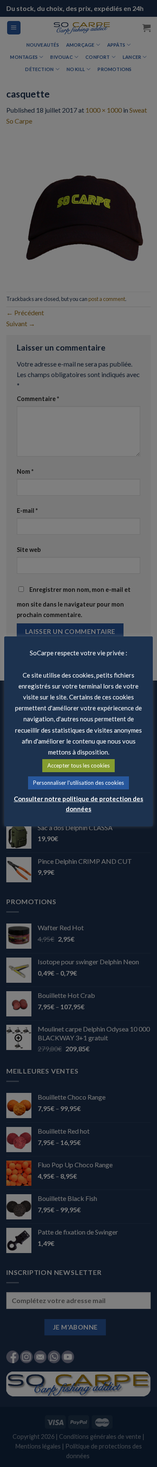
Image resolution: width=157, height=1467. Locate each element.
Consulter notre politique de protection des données (78, 804)
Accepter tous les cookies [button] (78, 765)
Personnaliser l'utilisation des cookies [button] (78, 782)
